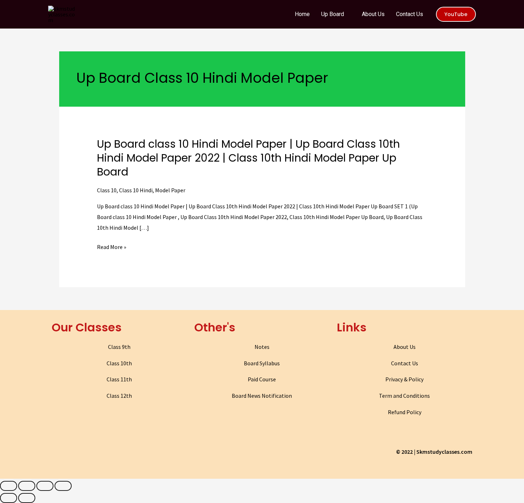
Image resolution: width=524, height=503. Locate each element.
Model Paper (170, 190)
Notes (262, 346)
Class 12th (119, 395)
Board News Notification (262, 395)
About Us (405, 346)
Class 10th (119, 363)
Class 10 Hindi (136, 190)
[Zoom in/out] (63, 486)
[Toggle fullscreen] (44, 486)
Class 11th (119, 379)
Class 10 (107, 190)
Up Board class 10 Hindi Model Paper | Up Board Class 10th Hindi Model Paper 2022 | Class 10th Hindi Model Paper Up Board (248, 157)
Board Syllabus (262, 363)
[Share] (26, 486)
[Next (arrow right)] (26, 498)
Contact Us (404, 363)
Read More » (111, 247)
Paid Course (262, 379)
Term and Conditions (404, 395)
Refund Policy (404, 412)
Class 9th (119, 346)
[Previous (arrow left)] (8, 498)
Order (491, 12)
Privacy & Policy (404, 379)
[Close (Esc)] (8, 486)
